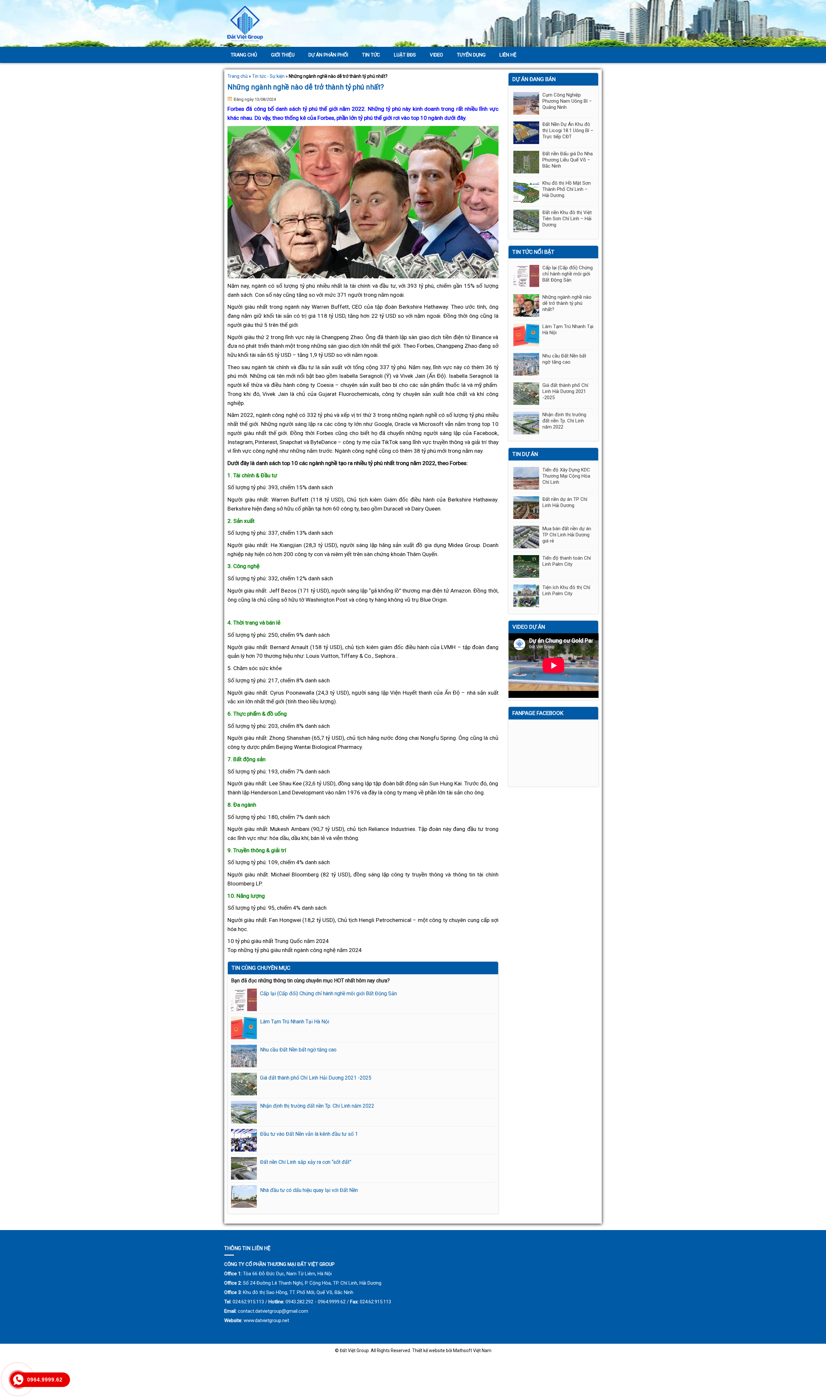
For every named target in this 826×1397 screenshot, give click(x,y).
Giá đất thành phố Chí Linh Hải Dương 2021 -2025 (315, 1078)
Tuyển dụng (471, 55)
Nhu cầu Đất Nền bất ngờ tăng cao (298, 1050)
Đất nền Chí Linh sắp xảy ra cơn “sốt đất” (305, 1162)
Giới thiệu (283, 55)
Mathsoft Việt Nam (472, 1350)
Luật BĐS (405, 55)
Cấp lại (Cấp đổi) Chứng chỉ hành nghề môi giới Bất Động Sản (328, 993)
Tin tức (371, 55)
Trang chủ (244, 55)
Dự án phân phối (328, 55)
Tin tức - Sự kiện (268, 76)
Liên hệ (508, 55)
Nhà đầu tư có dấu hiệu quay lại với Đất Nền (309, 1190)
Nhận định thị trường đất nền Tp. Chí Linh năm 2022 (317, 1106)
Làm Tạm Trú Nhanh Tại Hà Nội (294, 1022)
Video (436, 55)
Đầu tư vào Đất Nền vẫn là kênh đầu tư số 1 (309, 1134)
